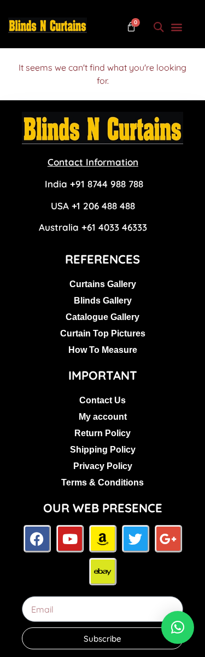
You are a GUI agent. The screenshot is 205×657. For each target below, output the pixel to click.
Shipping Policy (103, 449)
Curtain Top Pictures (102, 333)
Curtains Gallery (102, 284)
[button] (158, 27)
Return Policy (102, 433)
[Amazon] (102, 538)
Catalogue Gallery (102, 317)
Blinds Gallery (103, 300)
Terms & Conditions (102, 482)
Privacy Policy (102, 466)
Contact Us (102, 400)
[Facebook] (37, 538)
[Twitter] (135, 538)
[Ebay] (102, 571)
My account (103, 416)
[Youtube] (70, 538)
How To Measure (102, 350)
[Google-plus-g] (168, 538)
